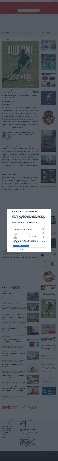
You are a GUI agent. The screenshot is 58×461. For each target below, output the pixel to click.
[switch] (43, 229)
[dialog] (29, 230)
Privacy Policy (35, 249)
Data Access (29, 249)
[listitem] (29, 226)
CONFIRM (21, 245)
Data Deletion (22, 249)
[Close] (49, 211)
